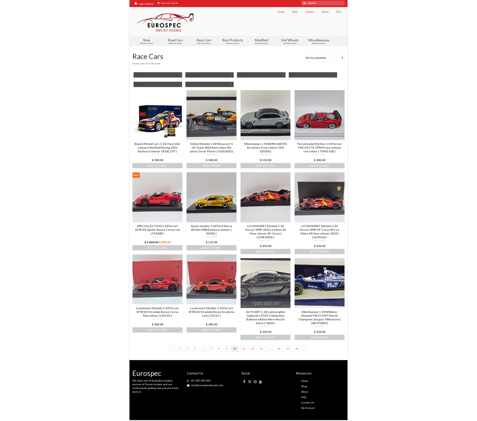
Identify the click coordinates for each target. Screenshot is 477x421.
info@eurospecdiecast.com (206, 385)
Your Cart (169, 3)
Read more (211, 165)
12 (252, 348)
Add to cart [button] (157, 165)
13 (261, 348)
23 (279, 348)
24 (288, 348)
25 (297, 348)
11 (243, 348)
